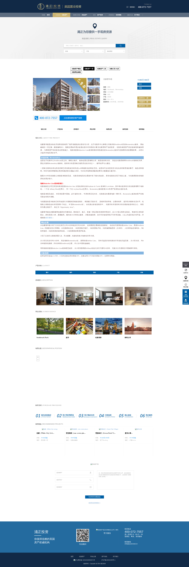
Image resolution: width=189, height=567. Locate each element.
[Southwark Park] (50, 326)
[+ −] (94, 377)
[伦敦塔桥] (108, 326)
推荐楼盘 (141, 129)
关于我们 (133, 15)
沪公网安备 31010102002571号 (85, 560)
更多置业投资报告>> (94, 503)
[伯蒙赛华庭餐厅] (79, 296)
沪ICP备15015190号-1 (108, 560)
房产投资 (98, 15)
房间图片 (76, 129)
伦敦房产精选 (76, 68)
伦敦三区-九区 (114, 68)
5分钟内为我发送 (95, 497)
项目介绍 (43, 129)
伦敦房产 (61, 15)
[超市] (79, 326)
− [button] (38, 359)
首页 (46, 15)
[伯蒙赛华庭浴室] (138, 296)
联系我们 (132, 7)
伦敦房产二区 (101, 68)
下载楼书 (142, 102)
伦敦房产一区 (89, 68)
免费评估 (142, 98)
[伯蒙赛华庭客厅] (50, 296)
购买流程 (125, 129)
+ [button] (38, 357)
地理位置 (109, 129)
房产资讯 (104, 556)
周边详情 (92, 129)
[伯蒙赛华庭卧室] (109, 296)
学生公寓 (93, 556)
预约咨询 (142, 106)
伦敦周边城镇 (76, 72)
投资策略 (115, 15)
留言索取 (48, 218)
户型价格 (60, 129)
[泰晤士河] (138, 326)
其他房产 (80, 15)
